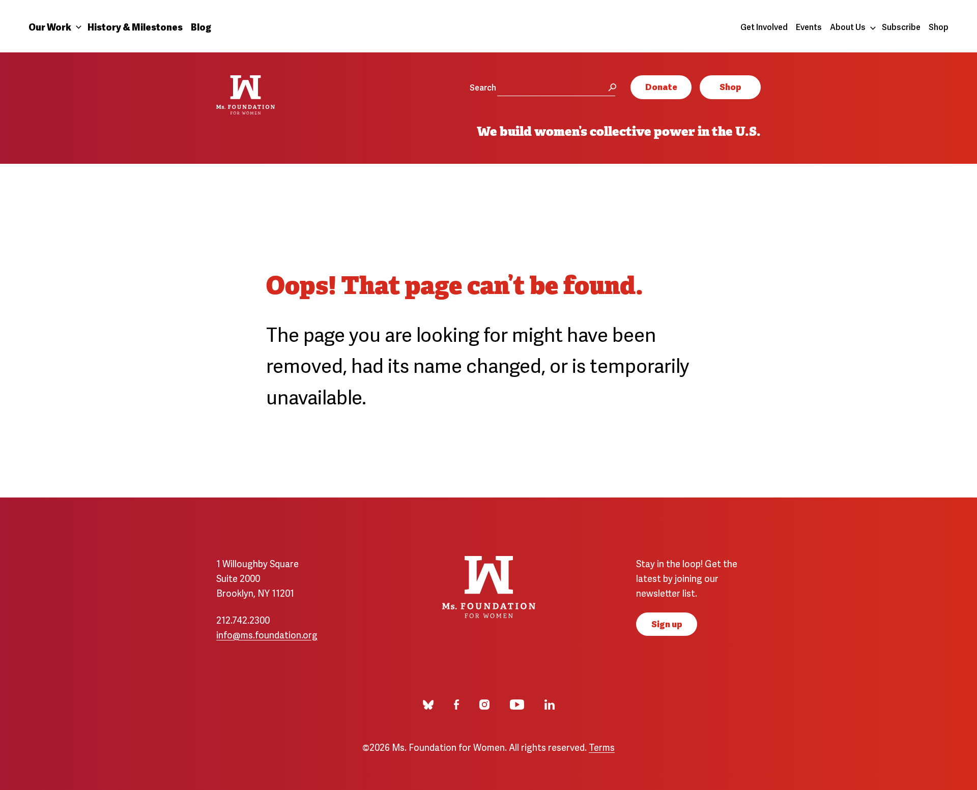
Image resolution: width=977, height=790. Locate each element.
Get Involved (764, 26)
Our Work (49, 26)
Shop (939, 26)
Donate (661, 86)
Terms (602, 746)
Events (809, 26)
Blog (201, 26)
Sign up (666, 623)
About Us (848, 26)
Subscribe (901, 26)
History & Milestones (135, 26)
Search (483, 87)
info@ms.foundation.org (267, 634)
